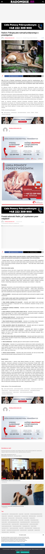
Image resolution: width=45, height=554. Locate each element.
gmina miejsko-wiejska (18, 388)
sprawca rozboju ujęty (6, 114)
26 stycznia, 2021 (19, 221)
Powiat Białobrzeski (25, 522)
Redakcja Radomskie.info (15, 128)
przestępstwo (26, 526)
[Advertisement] (22, 12)
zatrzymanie (5, 532)
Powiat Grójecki (35, 522)
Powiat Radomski (5, 223)
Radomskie (11, 223)
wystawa (37, 530)
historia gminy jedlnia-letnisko (37, 388)
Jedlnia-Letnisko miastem (14, 390)
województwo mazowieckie (13, 530)
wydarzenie (23, 530)
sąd (3, 530)
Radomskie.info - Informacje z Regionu (14, 455)
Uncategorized (16, 223)
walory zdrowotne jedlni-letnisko (26, 392)
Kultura (4, 478)
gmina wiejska (27, 388)
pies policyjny (14, 112)
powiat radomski (34, 524)
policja (28, 112)
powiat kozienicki (6, 524)
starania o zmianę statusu (7, 392)
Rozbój (36, 112)
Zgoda (18, 552)
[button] (43, 534)
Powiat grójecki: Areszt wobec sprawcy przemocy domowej (12, 506)
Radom (32, 112)
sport (21, 528)
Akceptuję (22, 544)
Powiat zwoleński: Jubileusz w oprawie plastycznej (10, 480)
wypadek (30, 530)
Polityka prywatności (25, 552)
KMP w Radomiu (7, 112)
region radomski (14, 528)
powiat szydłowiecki (6, 526)
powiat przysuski (24, 524)
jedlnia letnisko (5, 390)
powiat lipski (15, 524)
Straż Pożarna (28, 528)
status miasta (16, 392)
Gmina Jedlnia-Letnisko (8, 388)
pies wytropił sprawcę (22, 112)
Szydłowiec (36, 528)
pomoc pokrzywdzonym (13, 522)
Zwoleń (12, 532)
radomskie (5, 528)
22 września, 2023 (5, 507)
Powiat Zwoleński (17, 526)
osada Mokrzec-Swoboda (35, 390)
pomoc (4, 522)
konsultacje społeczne (24, 390)
